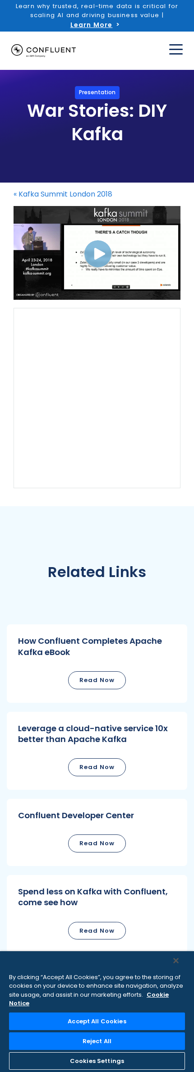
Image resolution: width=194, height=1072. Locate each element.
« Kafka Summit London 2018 (63, 194)
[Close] (176, 960)
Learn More (91, 24)
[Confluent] (43, 50)
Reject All (97, 1041)
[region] (97, 1011)
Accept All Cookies (97, 1021)
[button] (97, 663)
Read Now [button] (96, 680)
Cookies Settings (97, 1061)
